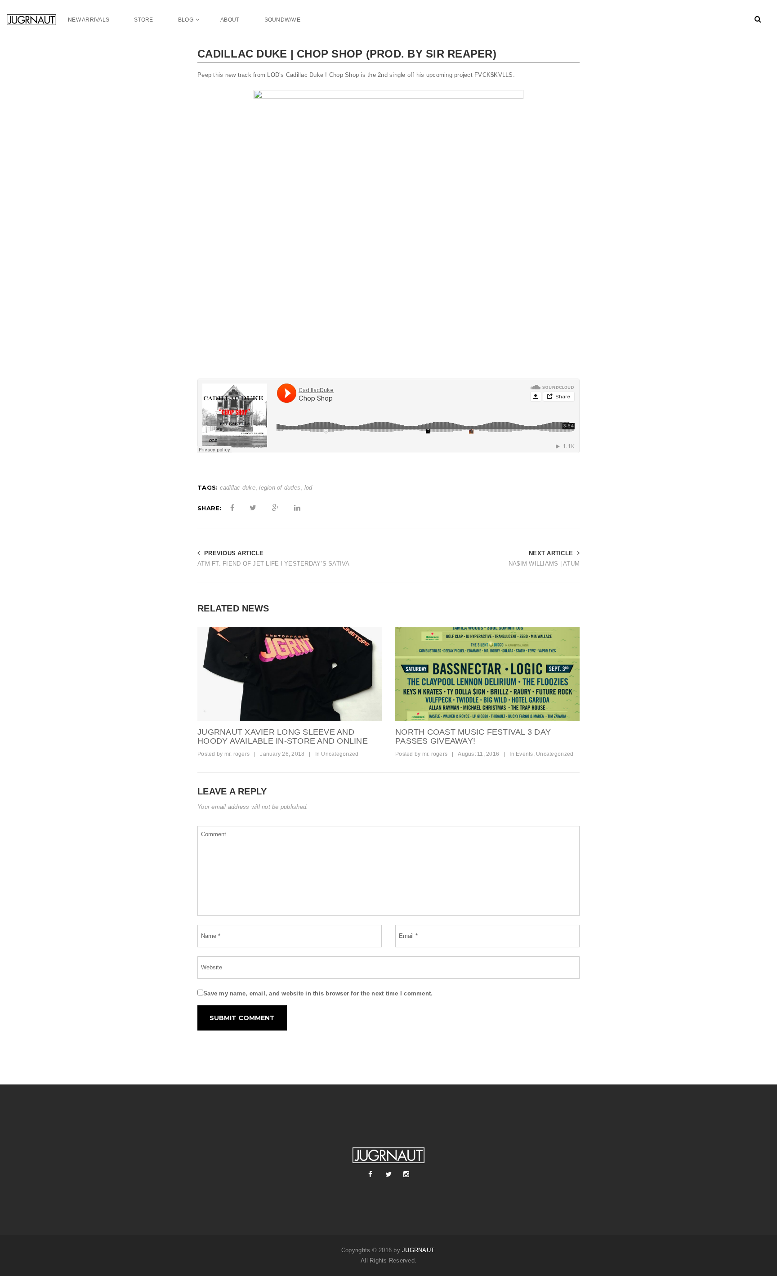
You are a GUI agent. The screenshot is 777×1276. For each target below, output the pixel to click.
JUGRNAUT (418, 1250)
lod (308, 488)
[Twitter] (388, 1174)
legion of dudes (279, 488)
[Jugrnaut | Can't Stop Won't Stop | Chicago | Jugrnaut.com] (37, 19)
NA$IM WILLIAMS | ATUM (544, 563)
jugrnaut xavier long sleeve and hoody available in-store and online (282, 736)
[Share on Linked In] (297, 508)
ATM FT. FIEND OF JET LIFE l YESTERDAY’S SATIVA (273, 563)
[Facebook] (370, 1174)
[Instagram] (406, 1174)
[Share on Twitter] (253, 508)
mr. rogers (237, 754)
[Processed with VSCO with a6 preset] (289, 674)
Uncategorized (339, 754)
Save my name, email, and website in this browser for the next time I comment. (318, 993)
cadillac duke (237, 488)
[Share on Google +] (275, 508)
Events (524, 754)
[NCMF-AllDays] (487, 674)
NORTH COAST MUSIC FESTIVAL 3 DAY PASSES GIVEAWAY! (473, 736)
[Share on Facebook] (232, 508)
